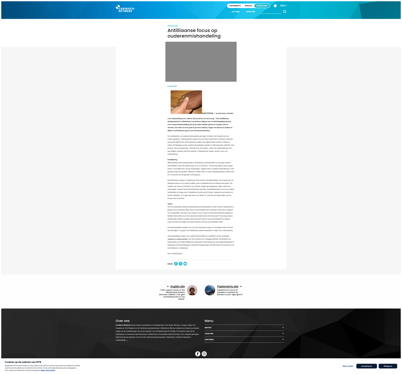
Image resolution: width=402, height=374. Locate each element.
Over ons (250, 11)
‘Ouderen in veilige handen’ (178, 239)
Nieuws (208, 327)
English (248, 5)
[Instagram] (204, 353)
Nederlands (262, 5)
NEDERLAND (173, 25)
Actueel (236, 11)
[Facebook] (197, 353)
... (127, 340)
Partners (209, 339)
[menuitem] (236, 12)
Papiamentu (235, 5)
